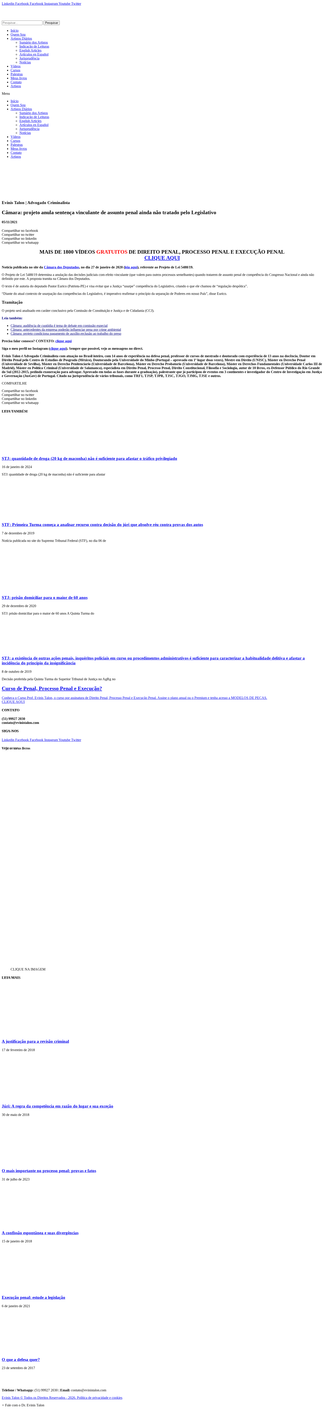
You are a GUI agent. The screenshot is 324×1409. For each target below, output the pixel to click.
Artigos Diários (21, 38)
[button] (162, 94)
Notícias (25, 62)
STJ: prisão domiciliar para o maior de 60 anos (45, 597)
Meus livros (19, 78)
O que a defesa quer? (21, 1359)
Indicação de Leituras (34, 46)
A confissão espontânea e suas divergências (40, 1233)
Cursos (15, 70)
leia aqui (131, 267)
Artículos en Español (33, 54)
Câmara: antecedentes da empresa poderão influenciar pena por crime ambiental (66, 329)
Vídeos (15, 66)
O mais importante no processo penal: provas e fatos (49, 1170)
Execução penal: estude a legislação (33, 1297)
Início (15, 30)
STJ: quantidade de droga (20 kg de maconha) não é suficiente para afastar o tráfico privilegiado (89, 458)
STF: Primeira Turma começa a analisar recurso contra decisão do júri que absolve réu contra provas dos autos (102, 524)
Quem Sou (18, 34)
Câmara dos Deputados (61, 267)
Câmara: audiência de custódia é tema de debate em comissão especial (59, 325)
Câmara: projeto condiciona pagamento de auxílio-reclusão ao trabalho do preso (66, 333)
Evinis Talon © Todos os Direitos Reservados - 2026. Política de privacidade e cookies (62, 1398)
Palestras (17, 74)
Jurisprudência (29, 58)
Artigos (16, 86)
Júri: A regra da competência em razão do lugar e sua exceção (57, 1106)
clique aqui (63, 341)
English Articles (30, 50)
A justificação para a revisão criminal (35, 1041)
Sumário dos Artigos (33, 42)
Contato (16, 82)
